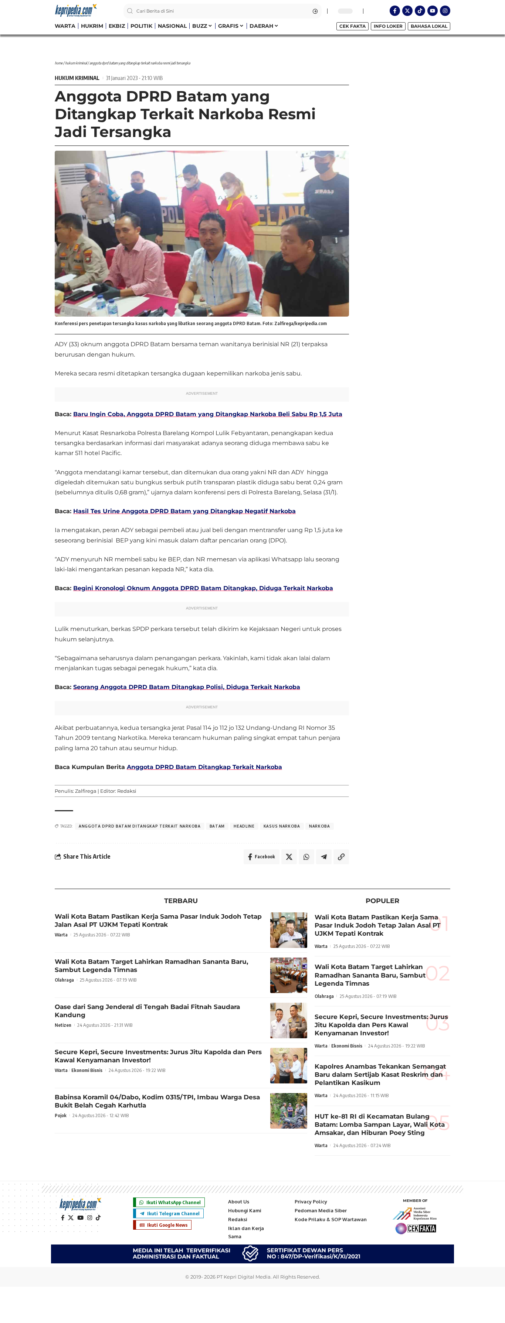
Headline (244, 826)
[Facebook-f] (395, 11)
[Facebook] (62, 1218)
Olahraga (64, 980)
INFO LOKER (388, 26)
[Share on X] (289, 856)
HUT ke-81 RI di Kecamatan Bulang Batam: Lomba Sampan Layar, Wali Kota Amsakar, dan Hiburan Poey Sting (380, 1124)
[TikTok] (98, 1218)
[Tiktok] (420, 11)
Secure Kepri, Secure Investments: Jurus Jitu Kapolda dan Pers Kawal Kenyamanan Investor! (381, 1025)
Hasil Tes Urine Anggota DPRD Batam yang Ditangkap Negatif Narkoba (184, 511)
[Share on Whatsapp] (306, 856)
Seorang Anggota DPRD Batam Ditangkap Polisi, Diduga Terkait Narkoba (186, 687)
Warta (61, 935)
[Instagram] (445, 11)
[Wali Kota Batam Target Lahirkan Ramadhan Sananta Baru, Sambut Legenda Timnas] (288, 975)
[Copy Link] (341, 856)
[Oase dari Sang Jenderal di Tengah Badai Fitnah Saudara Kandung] (288, 1020)
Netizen (63, 1025)
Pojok (61, 1115)
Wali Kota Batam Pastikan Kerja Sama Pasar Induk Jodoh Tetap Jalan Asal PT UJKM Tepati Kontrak (158, 920)
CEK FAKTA (352, 26)
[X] (70, 1218)
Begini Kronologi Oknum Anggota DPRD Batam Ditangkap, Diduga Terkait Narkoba (203, 588)
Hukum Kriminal (76, 63)
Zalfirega (85, 791)
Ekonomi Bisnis (86, 1070)
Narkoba (319, 826)
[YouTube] (80, 1218)
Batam (217, 826)
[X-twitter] (407, 11)
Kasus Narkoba (282, 826)
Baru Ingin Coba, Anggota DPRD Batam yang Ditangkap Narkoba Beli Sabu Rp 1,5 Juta (207, 414)
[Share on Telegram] (324, 856)
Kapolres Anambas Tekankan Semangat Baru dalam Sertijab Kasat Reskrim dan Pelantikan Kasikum (380, 1074)
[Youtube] (432, 11)
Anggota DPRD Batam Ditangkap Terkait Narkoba (204, 767)
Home (58, 63)
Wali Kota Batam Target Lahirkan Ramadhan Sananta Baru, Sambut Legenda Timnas (370, 975)
